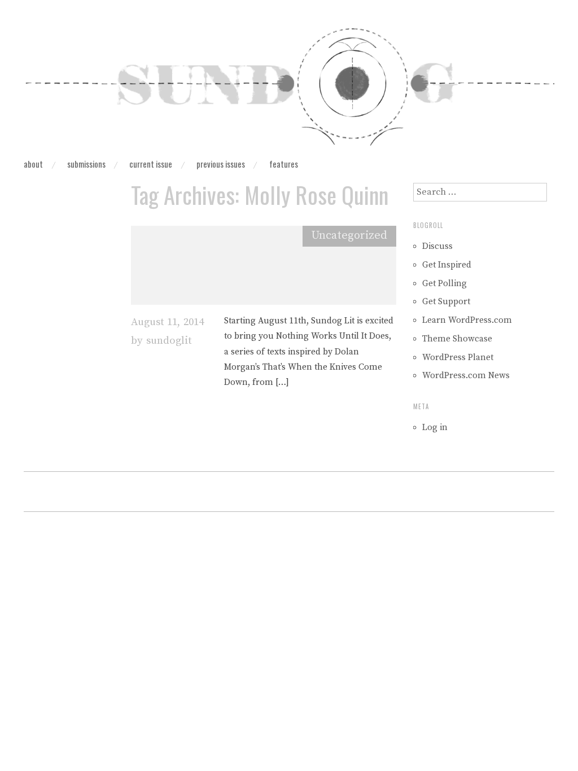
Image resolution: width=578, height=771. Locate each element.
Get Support (446, 301)
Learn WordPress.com (467, 320)
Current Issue (150, 164)
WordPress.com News (466, 375)
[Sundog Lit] (289, 91)
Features (283, 164)
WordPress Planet (457, 357)
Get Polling (444, 283)
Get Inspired (446, 265)
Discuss (437, 246)
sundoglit (168, 340)
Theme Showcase (457, 339)
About (33, 164)
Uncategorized (349, 236)
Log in (435, 427)
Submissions (86, 164)
